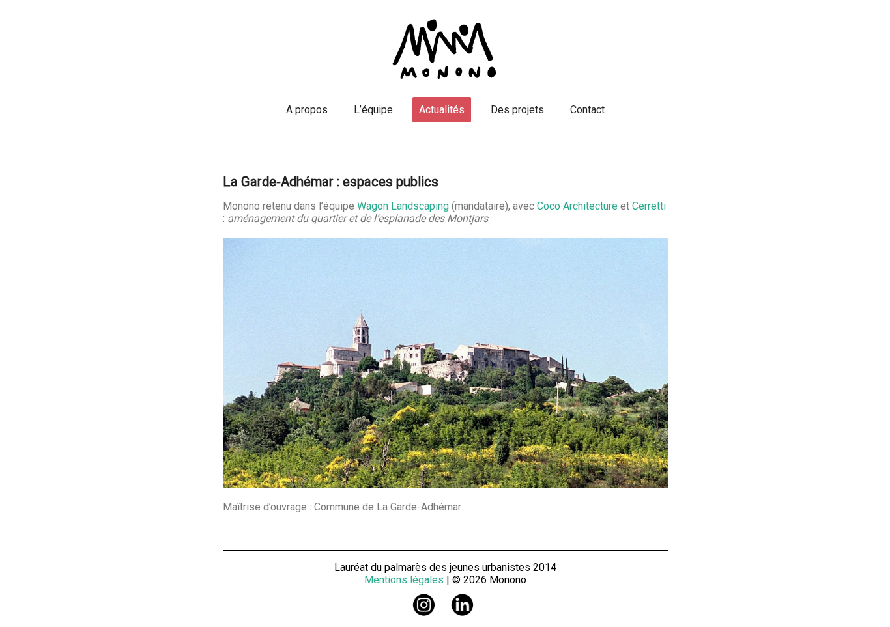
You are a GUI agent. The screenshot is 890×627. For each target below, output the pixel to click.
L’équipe (373, 110)
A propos (307, 110)
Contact (587, 110)
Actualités (442, 110)
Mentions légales (404, 580)
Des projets (517, 110)
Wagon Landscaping (403, 206)
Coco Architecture (577, 206)
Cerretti (649, 206)
